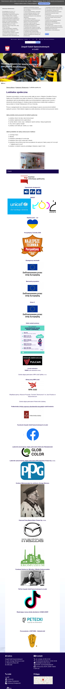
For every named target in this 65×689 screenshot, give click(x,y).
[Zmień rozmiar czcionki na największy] (37, 39)
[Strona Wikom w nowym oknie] (8, 688)
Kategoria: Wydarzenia (22, 87)
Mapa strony (21, 39)
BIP (8, 677)
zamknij (47, 34)
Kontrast (41, 39)
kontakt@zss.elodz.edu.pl (43, 663)
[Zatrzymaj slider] (32, 80)
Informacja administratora (49, 39)
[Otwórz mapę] (43, 680)
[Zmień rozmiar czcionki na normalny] (29, 39)
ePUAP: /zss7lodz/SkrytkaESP (44, 664)
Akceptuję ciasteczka (44, 3)
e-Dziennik (10, 679)
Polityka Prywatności (13, 681)
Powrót (9, 171)
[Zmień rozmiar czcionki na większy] (33, 39)
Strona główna (14, 39)
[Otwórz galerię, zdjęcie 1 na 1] (32, 161)
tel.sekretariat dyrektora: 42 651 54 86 (46, 661)
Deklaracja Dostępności (14, 683)
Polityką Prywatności (37, 1)
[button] (2, 67)
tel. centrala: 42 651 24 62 (43, 659)
